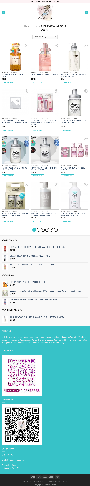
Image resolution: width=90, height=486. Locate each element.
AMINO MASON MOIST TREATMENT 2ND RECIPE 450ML (44, 169)
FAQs (65, 481)
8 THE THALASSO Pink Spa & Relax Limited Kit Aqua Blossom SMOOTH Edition (44, 122)
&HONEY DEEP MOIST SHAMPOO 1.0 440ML (15, 76)
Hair (36, 26)
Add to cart (8, 82)
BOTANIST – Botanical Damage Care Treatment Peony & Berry (44, 214)
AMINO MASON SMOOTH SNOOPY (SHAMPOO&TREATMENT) (15, 214)
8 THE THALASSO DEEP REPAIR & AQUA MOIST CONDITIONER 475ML (14, 121)
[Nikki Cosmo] (45, 12)
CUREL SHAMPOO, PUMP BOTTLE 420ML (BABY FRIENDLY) (73, 214)
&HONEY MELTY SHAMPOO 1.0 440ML (44, 75)
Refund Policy (42, 481)
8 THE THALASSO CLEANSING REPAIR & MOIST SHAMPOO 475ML (74, 76)
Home (27, 26)
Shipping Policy (55, 481)
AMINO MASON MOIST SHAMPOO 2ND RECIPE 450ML (74, 121)
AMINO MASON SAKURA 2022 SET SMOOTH (73, 169)
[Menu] (3, 12)
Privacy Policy (29, 481)
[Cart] (86, 12)
